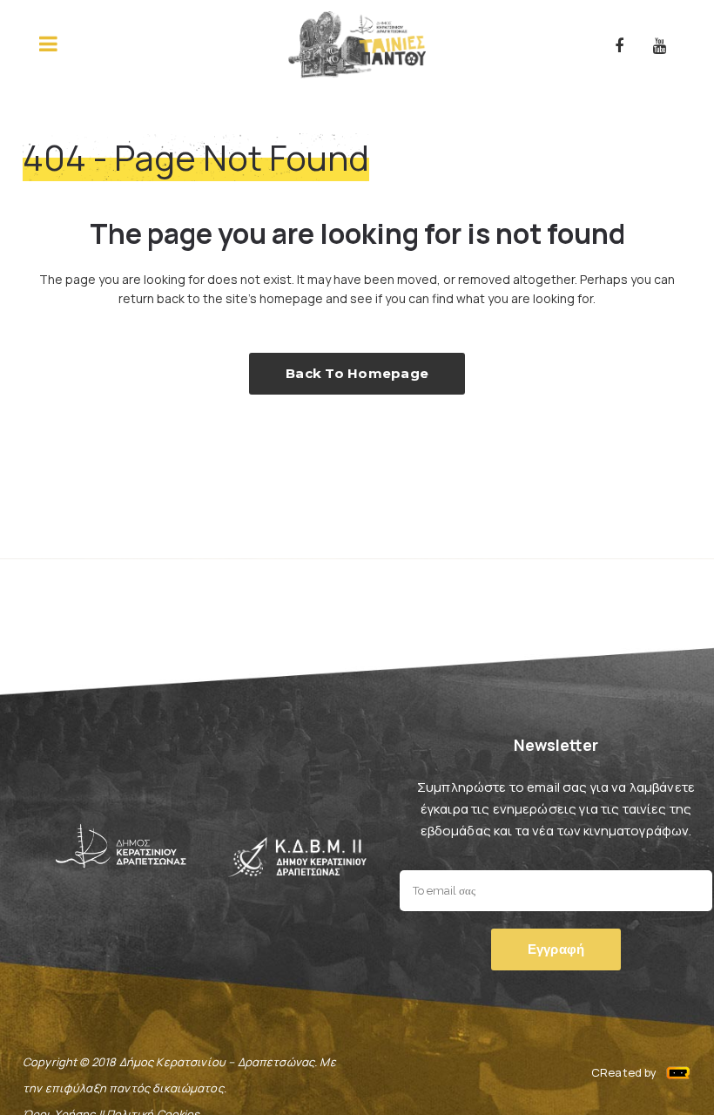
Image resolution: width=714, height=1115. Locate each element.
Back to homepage (357, 373)
